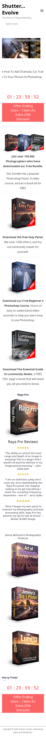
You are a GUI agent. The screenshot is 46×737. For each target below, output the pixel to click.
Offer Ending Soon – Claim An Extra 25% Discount (23, 112)
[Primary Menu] (42, 11)
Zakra (15, 732)
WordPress (27, 732)
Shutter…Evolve (13, 9)
